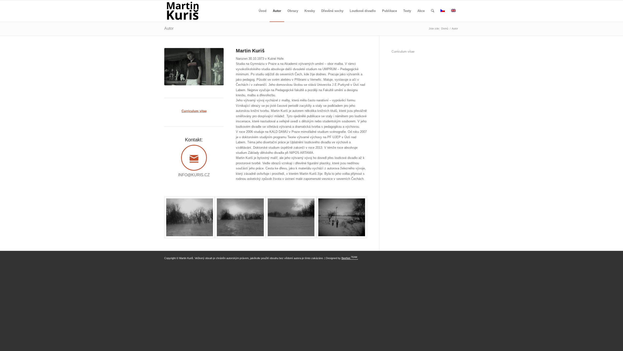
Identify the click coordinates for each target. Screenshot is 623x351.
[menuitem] (263, 11)
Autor (169, 28)
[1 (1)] (341, 217)
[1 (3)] (291, 217)
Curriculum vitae (403, 51)
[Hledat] (432, 11)
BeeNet (345, 258)
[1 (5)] (189, 217)
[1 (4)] (240, 217)
